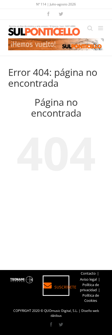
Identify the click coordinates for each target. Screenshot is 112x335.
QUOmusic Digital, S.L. (61, 310)
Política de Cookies (90, 298)
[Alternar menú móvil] (101, 28)
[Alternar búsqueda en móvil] (90, 28)
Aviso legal (88, 279)
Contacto (88, 273)
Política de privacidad (89, 287)
